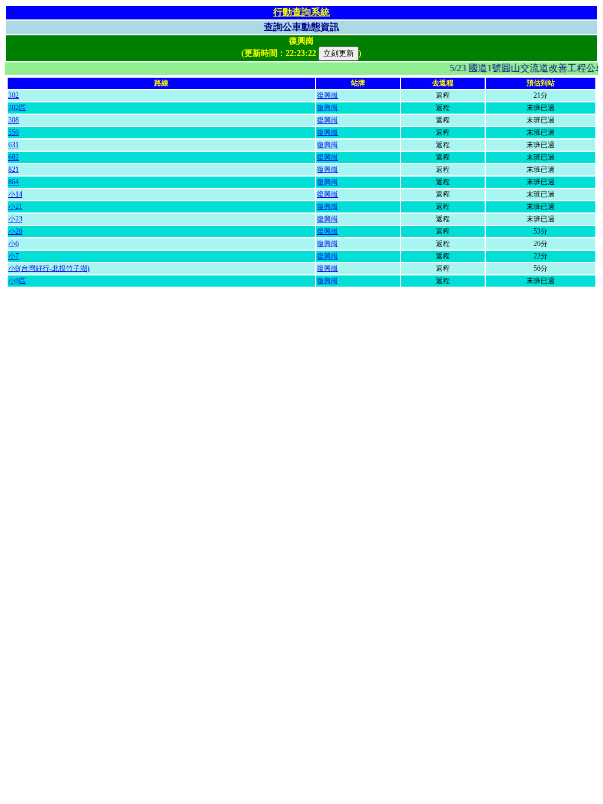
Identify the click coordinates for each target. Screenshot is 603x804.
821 (13, 169)
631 (13, 145)
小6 (13, 244)
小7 (13, 256)
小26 (15, 231)
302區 (17, 108)
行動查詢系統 (301, 12)
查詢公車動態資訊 (301, 27)
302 (13, 95)
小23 (15, 219)
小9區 (17, 281)
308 (13, 120)
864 (13, 182)
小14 (15, 194)
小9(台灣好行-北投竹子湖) (49, 268)
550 (13, 132)
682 (13, 157)
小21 (15, 206)
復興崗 (327, 95)
